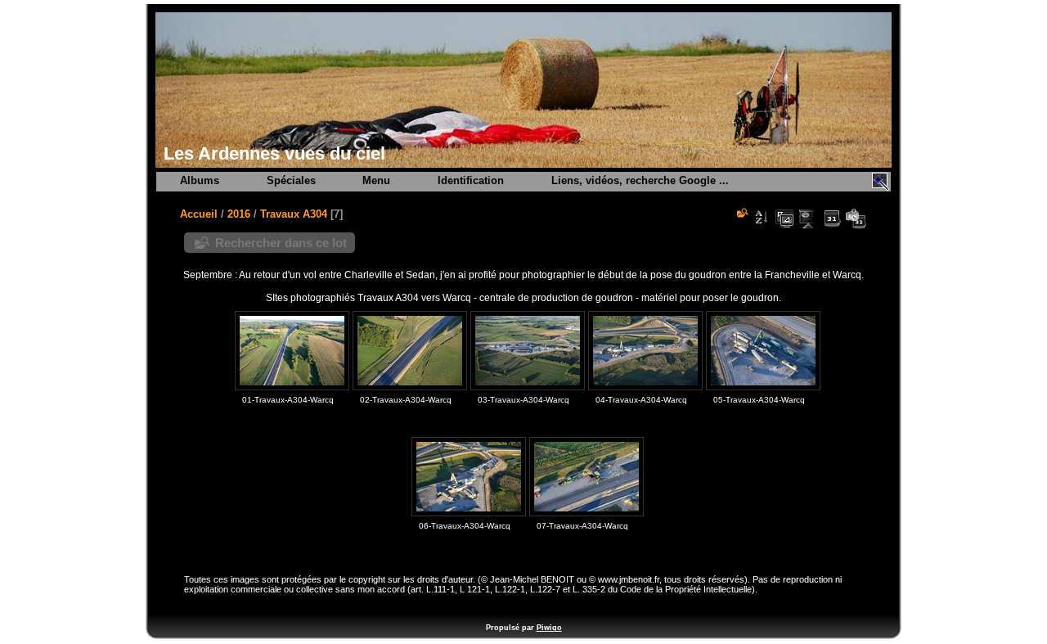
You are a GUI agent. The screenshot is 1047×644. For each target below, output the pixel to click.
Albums (199, 180)
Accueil (199, 214)
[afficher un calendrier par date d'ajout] (832, 218)
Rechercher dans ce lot (281, 243)
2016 (238, 214)
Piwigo (549, 628)
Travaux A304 (293, 214)
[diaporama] (808, 218)
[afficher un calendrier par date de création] (855, 218)
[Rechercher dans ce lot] (741, 213)
